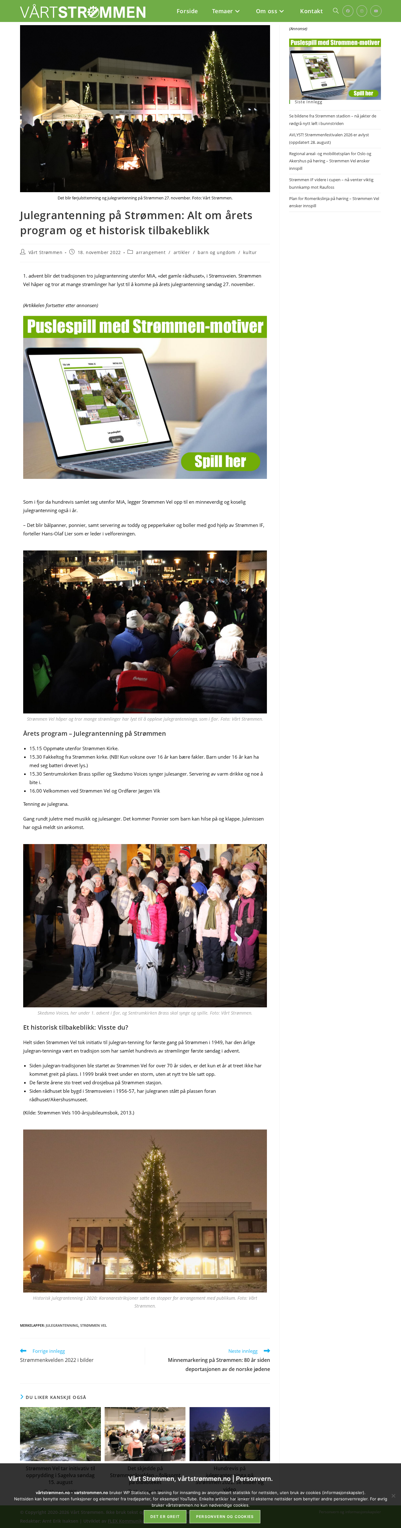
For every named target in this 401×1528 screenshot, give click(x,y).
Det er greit (165, 1516)
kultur (250, 252)
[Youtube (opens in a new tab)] (376, 11)
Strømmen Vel (93, 1325)
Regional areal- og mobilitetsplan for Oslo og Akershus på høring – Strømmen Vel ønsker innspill (330, 161)
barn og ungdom (216, 252)
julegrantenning (62, 1325)
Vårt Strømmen (46, 252)
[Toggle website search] (336, 11)
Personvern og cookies (225, 1516)
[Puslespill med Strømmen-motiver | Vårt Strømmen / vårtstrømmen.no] (145, 397)
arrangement (151, 252)
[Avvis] (393, 1496)
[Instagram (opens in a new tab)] (362, 11)
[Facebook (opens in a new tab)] (347, 11)
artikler (182, 252)
